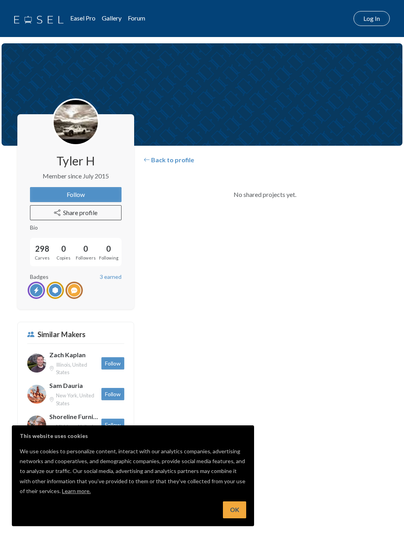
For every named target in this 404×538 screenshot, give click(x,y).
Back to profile (172, 159)
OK (234, 509)
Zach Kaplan (67, 354)
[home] (39, 18)
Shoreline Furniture (73, 416)
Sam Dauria (66, 385)
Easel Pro (82, 18)
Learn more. (76, 491)
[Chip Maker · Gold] (55, 290)
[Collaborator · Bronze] (74, 290)
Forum (136, 18)
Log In (371, 18)
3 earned (111, 276)
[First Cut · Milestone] (36, 290)
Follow (76, 194)
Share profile (80, 212)
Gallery (112, 18)
